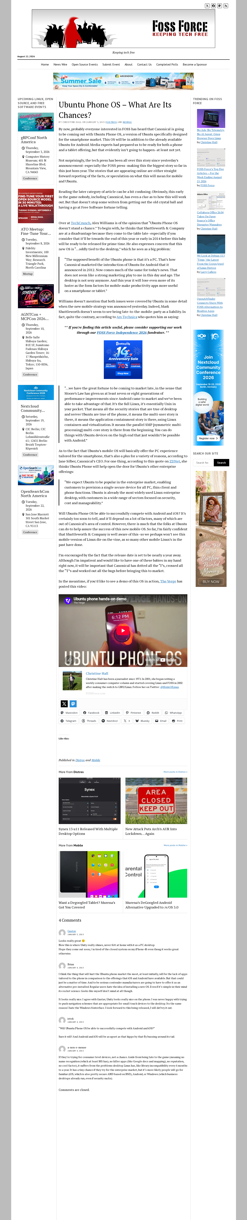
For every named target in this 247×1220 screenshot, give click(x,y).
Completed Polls (167, 64)
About (129, 64)
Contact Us (144, 64)
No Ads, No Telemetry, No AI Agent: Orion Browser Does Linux (211, 134)
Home (45, 64)
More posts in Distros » (175, 771)
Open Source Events (85, 64)
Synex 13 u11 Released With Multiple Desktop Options (88, 831)
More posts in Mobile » (175, 845)
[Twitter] (64, 703)
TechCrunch (80, 223)
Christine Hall (208, 142)
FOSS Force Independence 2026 (122, 332)
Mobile (127, 122)
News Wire (60, 64)
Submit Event (111, 64)
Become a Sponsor (195, 64)
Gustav (72, 931)
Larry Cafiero (208, 272)
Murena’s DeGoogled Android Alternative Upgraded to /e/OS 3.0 (151, 904)
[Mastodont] (73, 703)
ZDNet (174, 461)
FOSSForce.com (95, 693)
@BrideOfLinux (169, 687)
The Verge (168, 581)
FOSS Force (207, 185)
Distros (111, 122)
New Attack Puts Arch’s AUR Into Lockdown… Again (151, 831)
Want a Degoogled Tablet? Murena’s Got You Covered (87, 904)
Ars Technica (127, 316)
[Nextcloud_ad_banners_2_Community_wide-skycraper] (208, 444)
